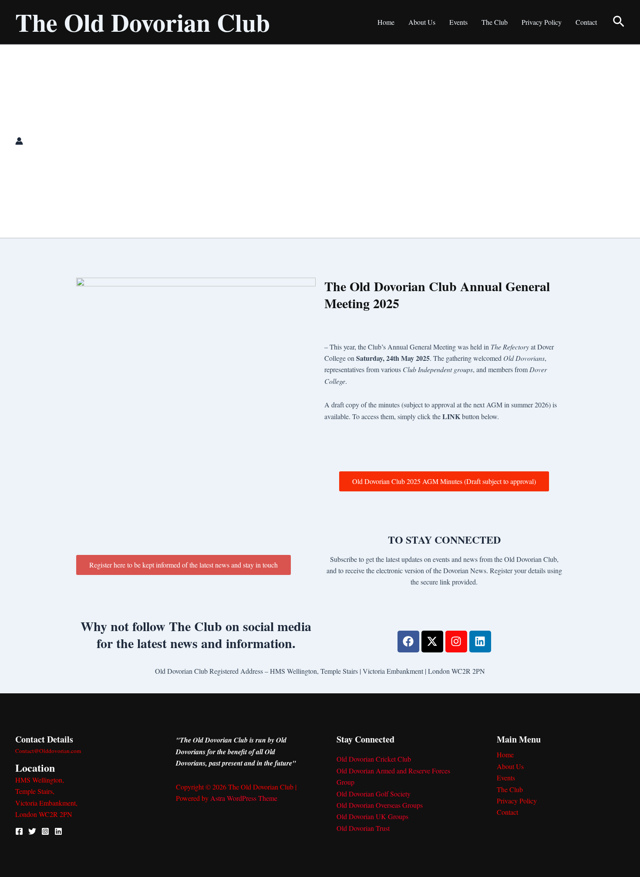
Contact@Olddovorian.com (48, 751)
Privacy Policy (542, 22)
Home (385, 22)
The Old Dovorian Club (142, 21)
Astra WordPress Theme (243, 798)
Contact (586, 22)
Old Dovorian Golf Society (374, 793)
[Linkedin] (58, 831)
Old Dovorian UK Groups (372, 816)
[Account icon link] (19, 141)
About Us (421, 22)
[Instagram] (45, 831)
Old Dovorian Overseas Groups (380, 805)
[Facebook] (19, 831)
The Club (495, 22)
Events (458, 22)
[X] (32, 831)
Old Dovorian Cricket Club (374, 758)
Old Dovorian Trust (363, 828)
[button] (619, 22)
